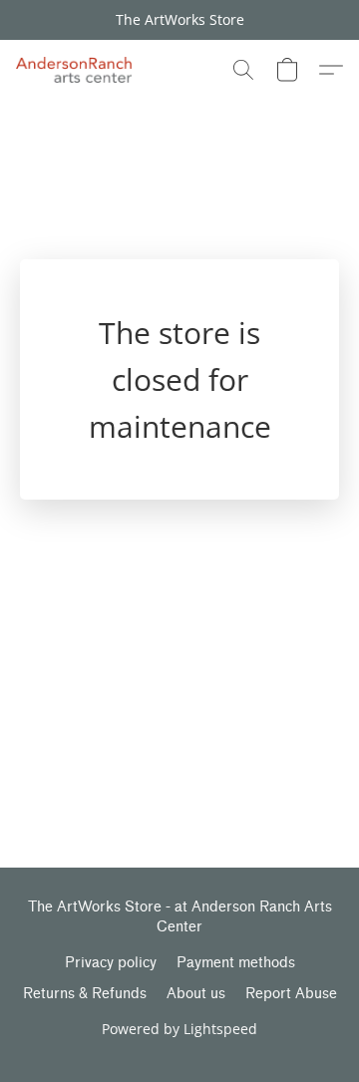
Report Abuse (291, 993)
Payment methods (236, 962)
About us (196, 993)
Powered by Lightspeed (179, 1028)
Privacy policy (111, 962)
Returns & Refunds (85, 993)
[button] (77, 70)
